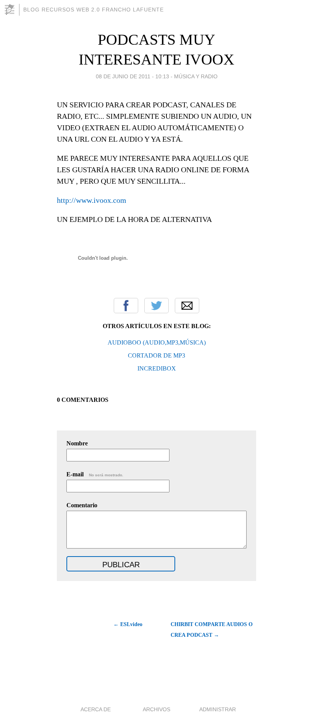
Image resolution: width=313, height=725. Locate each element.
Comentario (81, 505)
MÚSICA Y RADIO (196, 76)
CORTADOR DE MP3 (156, 355)
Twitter (156, 305)
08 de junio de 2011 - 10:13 (132, 76)
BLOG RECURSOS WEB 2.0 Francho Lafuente (93, 9)
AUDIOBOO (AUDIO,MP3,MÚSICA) (157, 342)
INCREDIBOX (156, 368)
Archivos (156, 709)
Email (187, 305)
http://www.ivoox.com (91, 200)
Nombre (77, 443)
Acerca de (96, 709)
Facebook (126, 305)
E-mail (94, 474)
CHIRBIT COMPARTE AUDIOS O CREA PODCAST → (212, 629)
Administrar (217, 709)
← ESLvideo (127, 624)
